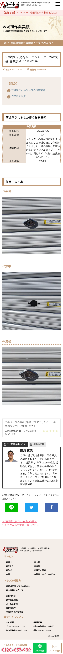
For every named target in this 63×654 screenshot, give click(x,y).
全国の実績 (17, 43)
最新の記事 (38, 444)
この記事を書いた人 (16, 444)
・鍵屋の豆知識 (11, 600)
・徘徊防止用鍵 (39, 570)
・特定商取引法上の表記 (43, 626)
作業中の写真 (18, 96)
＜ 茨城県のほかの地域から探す (19, 521)
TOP (4, 43)
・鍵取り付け (10, 566)
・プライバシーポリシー (14, 626)
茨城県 (29, 43)
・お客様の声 (10, 608)
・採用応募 (37, 622)
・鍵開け (8, 562)
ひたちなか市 (44, 43)
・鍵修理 (36, 566)
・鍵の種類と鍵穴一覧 (13, 590)
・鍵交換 (36, 562)
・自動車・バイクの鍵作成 (44, 574)
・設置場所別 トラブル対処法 (17, 586)
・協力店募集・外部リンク (15, 630)
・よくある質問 (11, 604)
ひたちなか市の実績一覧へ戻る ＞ (20, 525)
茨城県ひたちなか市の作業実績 (28, 90)
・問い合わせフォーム (42, 630)
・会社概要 (9, 622)
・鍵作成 (8, 570)
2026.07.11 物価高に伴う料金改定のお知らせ (33, 12)
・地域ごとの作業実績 (13, 612)
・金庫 (7, 574)
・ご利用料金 (10, 596)
